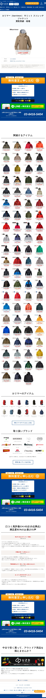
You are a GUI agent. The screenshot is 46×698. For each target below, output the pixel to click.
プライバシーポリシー (27, 690)
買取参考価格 (30, 7)
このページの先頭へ (23, 680)
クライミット (40, 453)
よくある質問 (36, 7)
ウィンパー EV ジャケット (41, 416)
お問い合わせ (42, 7)
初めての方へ (3, 7)
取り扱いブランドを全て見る (24, 462)
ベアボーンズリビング (17, 441)
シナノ (40, 447)
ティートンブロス (28, 453)
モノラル (17, 447)
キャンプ (11, 3)
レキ (6, 453)
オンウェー (28, 447)
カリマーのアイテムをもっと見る (24, 422)
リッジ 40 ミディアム (12, 407)
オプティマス (6, 441)
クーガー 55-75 (34, 406)
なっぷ (23, 692)
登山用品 (16, 3)
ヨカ (39, 441)
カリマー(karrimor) (13, 58)
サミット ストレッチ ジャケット (34, 416)
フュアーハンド (6, 447)
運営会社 (20, 690)
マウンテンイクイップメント (17, 453)
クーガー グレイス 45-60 (19, 407)
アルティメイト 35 (4, 406)
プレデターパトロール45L (19, 416)
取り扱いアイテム (10, 7)
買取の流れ (24, 7)
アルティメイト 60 (42, 406)
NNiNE (28, 441)
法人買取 (16, 690)
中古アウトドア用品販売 (5, 9)
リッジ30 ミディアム (4, 416)
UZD (2, 668)
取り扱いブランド (17, 7)
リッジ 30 (26, 406)
